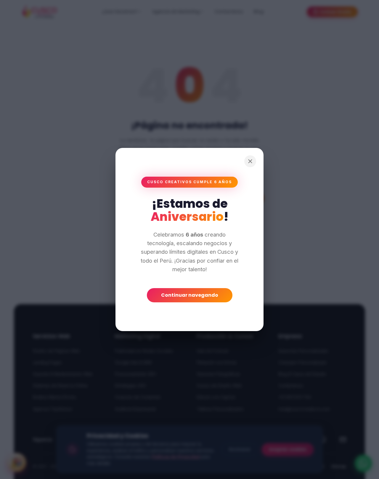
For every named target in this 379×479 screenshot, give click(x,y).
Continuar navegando (189, 295)
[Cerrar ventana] (250, 161)
